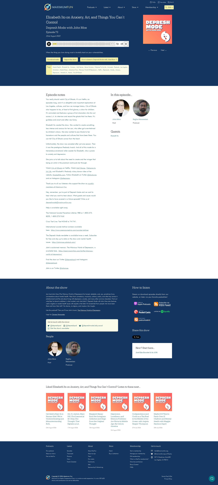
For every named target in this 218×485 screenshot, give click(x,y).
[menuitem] (92, 7)
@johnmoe (64, 268)
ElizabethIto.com (59, 175)
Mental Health (57, 67)
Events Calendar (71, 462)
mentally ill (64, 72)
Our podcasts (50, 451)
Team (89, 456)
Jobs (89, 464)
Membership (150, 7)
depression (56, 72)
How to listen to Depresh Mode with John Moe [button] (98, 59)
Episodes (69, 451)
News (68, 459)
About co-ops (92, 453)
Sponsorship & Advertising (95, 467)
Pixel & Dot (169, 476)
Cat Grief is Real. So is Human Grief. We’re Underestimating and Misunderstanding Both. (55, 419)
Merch (111, 451)
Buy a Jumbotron (114, 453)
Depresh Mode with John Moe (66, 27)
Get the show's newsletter (59, 328)
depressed (106, 70)
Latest (106, 7)
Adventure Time (73, 70)
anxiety (112, 70)
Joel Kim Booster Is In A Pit (146, 353)
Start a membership (135, 451)
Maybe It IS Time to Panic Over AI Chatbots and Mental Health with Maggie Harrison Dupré (162, 419)
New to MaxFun (50, 456)
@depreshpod (70, 260)
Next (164, 50)
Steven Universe (89, 67)
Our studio (91, 459)
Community (91, 462)
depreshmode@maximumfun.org (58, 202)
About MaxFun (92, 451)
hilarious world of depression (88, 70)
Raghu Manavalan (140, 119)
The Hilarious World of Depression (89, 310)
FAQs (131, 467)
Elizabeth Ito (65, 67)
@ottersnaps (65, 178)
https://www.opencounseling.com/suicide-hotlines (69, 230)
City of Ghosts (77, 72)
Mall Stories (80, 168)
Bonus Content (134, 464)
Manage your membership (137, 453)
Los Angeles (124, 67)
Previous (152, 50)
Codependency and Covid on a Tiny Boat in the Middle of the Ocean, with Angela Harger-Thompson (140, 419)
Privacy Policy (168, 479)
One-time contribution (136, 462)
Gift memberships (135, 456)
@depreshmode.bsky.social (92, 326)
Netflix (100, 70)
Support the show (70, 59)
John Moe (116, 119)
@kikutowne (92, 175)
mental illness (64, 70)
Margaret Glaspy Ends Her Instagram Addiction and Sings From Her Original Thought (97, 419)
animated (110, 67)
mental (70, 72)
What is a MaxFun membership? (139, 459)
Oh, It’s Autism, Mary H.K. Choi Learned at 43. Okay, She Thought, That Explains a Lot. (76, 419)
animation (56, 70)
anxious (118, 70)
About (120, 7)
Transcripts (70, 453)
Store (134, 7)
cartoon (73, 67)
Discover (69, 456)
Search (172, 2)
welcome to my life (101, 67)
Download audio (53, 59)
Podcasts (91, 7)
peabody (117, 67)
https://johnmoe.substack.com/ (64, 242)
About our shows (51, 453)
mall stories (80, 67)
